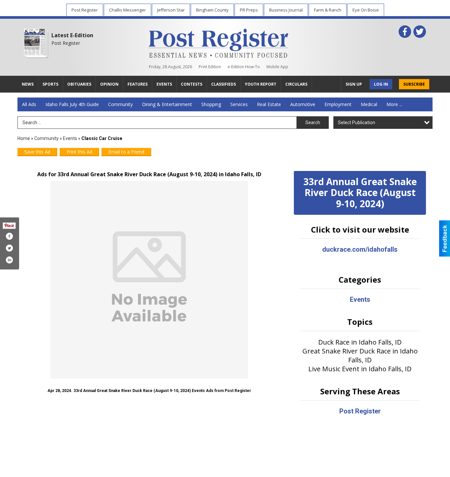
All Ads (29, 104)
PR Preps (249, 10)
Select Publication (356, 122)
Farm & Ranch (327, 10)
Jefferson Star (171, 10)
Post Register (84, 10)
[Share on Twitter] (9, 248)
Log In (381, 84)
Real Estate (269, 104)
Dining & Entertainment (167, 104)
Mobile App (277, 67)
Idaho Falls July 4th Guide (72, 104)
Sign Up (354, 84)
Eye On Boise (365, 10)
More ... (394, 104)
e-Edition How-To (244, 67)
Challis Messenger (127, 10)
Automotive (302, 104)
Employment (338, 104)
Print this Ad (79, 152)
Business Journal (286, 10)
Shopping (211, 104)
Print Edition (210, 67)
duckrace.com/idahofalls (360, 249)
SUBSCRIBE (414, 84)
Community (120, 104)
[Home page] (219, 41)
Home (23, 138)
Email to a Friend (126, 152)
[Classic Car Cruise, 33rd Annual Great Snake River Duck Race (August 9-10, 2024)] (149, 280)
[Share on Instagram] (9, 260)
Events (70, 138)
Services (239, 104)
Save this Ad (37, 152)
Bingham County (212, 10)
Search (312, 122)
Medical (369, 104)
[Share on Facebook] (9, 236)
